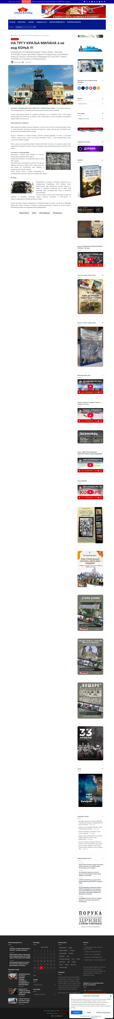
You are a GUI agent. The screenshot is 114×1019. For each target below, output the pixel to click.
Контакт (31, 22)
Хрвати (67, 964)
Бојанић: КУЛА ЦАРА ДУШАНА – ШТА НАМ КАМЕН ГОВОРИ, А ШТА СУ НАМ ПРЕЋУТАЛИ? (90, 837)
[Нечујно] (98, 265)
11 (38, 961)
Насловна (14, 35)
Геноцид (72, 950)
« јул (34, 975)
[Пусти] (80, 265)
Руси (73, 959)
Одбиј (89, 1012)
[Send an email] (23, 62)
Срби (68, 961)
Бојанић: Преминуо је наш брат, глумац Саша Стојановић (24, 1000)
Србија (73, 961)
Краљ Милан (24, 213)
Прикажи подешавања (103, 1012)
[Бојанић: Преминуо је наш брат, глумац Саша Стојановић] (12, 1000)
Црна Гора (73, 964)
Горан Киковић (62, 953)
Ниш (34, 213)
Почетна (12, 22)
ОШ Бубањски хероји (64, 959)
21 (47, 964)
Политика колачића (85, 1016)
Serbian (95, 1018)
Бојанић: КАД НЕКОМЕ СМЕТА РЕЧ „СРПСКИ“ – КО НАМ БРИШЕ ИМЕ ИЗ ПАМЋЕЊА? (55, 1)
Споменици (21, 35)
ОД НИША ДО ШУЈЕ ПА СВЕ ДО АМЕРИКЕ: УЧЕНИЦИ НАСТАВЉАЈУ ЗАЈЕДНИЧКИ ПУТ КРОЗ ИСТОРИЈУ (91, 823)
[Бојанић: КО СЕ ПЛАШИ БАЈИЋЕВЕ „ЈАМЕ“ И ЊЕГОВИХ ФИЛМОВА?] (12, 991)
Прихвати (77, 1012)
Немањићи (62, 956)
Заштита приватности (96, 1016)
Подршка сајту (41, 22)
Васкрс (70, 947)
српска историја (63, 967)
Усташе (61, 964)
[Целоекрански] (101, 265)
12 (41, 961)
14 (47, 961)
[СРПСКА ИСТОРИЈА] (23, 11)
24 (34, 967)
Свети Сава (62, 961)
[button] (110, 996)
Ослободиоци (45, 213)
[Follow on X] (22, 62)
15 (50, 961)
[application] (90, 259)
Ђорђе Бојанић (62, 947)
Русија (78, 959)
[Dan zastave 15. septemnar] (90, 130)
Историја (71, 953)
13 (44, 961)
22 (51, 964)
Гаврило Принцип (63, 950)
